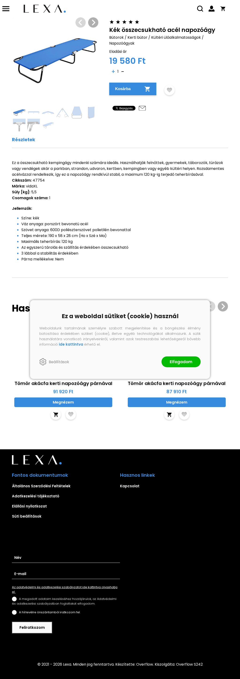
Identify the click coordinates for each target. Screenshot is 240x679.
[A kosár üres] (223, 9)
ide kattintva (71, 344)
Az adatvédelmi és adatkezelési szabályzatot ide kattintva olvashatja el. (64, 589)
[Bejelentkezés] (211, 9)
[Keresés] (200, 9)
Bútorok (116, 37)
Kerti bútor (137, 37)
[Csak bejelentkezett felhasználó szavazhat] (112, 22)
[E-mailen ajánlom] (142, 108)
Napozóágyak (122, 43)
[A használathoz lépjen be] (169, 90)
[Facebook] (120, 644)
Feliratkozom (32, 627)
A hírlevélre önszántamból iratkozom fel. (50, 612)
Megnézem (63, 402)
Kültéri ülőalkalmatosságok (176, 37)
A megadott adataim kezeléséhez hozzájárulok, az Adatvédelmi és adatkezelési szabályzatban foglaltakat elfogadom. (64, 601)
